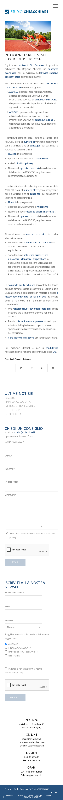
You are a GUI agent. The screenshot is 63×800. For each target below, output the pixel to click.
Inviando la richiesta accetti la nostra (32, 535)
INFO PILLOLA (13, 414)
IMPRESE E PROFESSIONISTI (21, 406)
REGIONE (9, 620)
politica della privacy (14, 672)
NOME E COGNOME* (15, 442)
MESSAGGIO (11, 495)
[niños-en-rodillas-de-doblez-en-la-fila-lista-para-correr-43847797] (28, 36)
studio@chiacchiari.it (25, 432)
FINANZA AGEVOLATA (17, 401)
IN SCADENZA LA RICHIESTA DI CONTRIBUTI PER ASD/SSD (25, 57)
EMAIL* (8, 455)
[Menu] (54, 6)
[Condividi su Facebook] (10, 368)
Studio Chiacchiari (36, 742)
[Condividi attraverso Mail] (53, 368)
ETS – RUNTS (13, 410)
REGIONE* (10, 468)
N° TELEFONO (11, 481)
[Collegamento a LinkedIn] (56, 792)
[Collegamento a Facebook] (52, 792)
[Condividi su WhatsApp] (31, 368)
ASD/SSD (10, 397)
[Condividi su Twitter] (21, 368)
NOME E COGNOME (14, 592)
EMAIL (8, 606)
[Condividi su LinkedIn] (42, 368)
